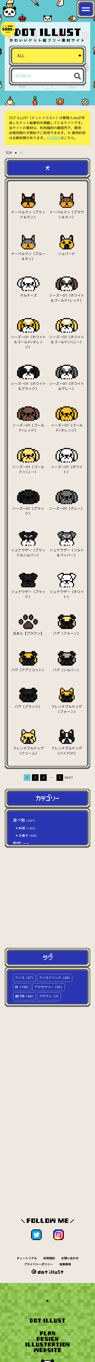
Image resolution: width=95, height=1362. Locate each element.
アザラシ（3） (49, 996)
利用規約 (53, 137)
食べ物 (24, 820)
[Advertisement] (47, 897)
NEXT (68, 777)
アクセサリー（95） (49, 987)
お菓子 (28, 835)
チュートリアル (27, 1258)
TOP (9, 152)
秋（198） (22, 987)
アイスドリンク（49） (55, 978)
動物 (22, 843)
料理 (27, 828)
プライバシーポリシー (38, 1264)
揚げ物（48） (25, 996)
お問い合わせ (70, 1258)
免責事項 (65, 1264)
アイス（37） (25, 978)
